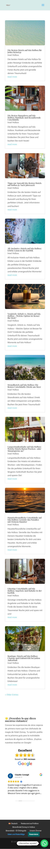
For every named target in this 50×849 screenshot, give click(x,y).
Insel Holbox (13, 55)
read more (12, 77)
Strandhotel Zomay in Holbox (23, 827)
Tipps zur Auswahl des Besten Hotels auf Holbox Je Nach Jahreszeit (24, 184)
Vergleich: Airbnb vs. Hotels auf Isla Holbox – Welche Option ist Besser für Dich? (24, 315)
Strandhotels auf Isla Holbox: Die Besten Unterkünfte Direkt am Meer (24, 385)
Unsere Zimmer (36, 831)
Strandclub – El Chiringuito (16, 831)
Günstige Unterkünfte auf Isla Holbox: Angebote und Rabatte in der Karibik (25, 590)
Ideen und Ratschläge (16, 834)
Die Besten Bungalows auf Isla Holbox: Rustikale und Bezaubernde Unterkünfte (24, 117)
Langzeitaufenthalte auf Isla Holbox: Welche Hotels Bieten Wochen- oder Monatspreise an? (24, 448)
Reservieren (33, 834)
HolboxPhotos (25, 845)
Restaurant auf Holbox (30, 823)
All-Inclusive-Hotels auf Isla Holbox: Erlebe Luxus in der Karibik (25, 249)
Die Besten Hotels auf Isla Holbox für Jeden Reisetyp (25, 51)
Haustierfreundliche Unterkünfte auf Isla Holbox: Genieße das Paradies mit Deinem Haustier (25, 519)
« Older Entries (11, 694)
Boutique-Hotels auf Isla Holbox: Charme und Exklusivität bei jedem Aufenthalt (24, 658)
